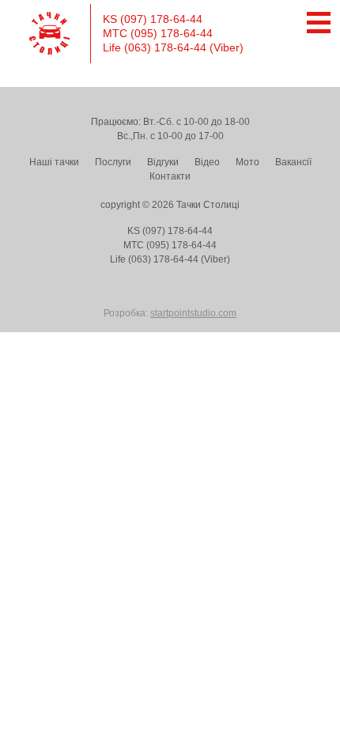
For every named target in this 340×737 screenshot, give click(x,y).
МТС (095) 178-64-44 (158, 33)
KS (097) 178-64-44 (152, 19)
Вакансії (293, 162)
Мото (247, 162)
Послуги (113, 162)
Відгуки (163, 162)
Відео (207, 162)
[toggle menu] (315, 23)
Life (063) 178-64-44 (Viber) (173, 47)
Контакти (170, 176)
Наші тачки (54, 162)
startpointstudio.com (193, 313)
